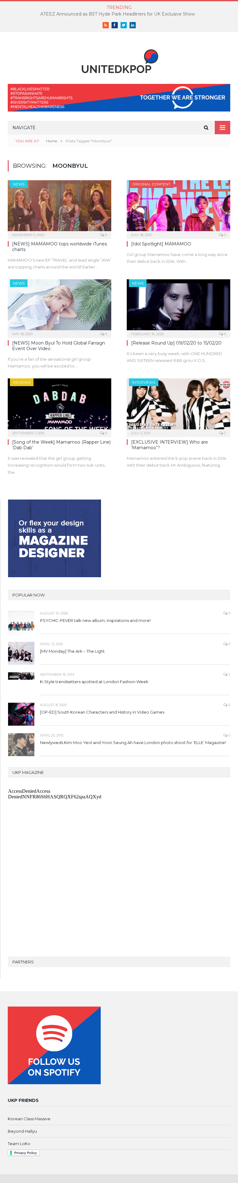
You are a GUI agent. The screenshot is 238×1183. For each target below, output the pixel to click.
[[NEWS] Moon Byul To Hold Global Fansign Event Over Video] (59, 306)
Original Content (151, 184)
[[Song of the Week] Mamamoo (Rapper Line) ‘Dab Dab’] (59, 405)
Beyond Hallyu (22, 1131)
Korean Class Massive (29, 1118)
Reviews (21, 382)
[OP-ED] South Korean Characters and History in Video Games (102, 712)
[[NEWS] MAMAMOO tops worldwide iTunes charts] (59, 207)
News (18, 184)
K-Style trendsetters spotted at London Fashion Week (94, 681)
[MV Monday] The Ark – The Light (72, 651)
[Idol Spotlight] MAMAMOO (161, 244)
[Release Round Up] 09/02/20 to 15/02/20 (176, 343)
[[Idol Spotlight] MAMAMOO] (178, 207)
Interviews (143, 382)
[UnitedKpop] (119, 59)
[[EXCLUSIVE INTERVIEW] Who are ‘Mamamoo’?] (178, 405)
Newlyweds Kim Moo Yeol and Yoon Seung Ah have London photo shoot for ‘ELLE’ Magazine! (133, 742)
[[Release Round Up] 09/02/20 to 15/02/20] (178, 306)
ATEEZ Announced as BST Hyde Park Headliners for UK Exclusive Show (117, 14)
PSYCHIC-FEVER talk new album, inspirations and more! (95, 620)
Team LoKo (19, 1143)
